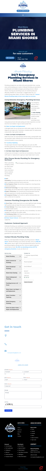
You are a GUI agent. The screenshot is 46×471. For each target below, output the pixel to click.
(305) (20, 365)
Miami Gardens (34, 437)
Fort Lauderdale (9, 448)
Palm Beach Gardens (23, 452)
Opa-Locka (33, 439)
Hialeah (33, 431)
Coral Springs (9, 446)
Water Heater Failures (12, 218)
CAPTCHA (26, 275)
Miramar (7, 452)
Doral (32, 429)
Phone (26, 377)
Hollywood (8, 450)
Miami (32, 435)
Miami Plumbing (10, 256)
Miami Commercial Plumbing (11, 261)
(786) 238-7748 (23, 59)
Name (26, 257)
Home (19, 427)
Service (26, 271)
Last (24, 373)
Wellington (21, 454)
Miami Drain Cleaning (11, 272)
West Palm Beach (22, 456)
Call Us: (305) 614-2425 (23, 10)
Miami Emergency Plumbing (10, 302)
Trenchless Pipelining (11, 142)
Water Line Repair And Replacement (15, 126)
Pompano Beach (9, 456)
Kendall (33, 433)
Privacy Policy (23, 467)
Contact (19, 436)
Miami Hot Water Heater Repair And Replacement (12, 308)
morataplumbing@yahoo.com (14, 352)
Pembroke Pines (9, 454)
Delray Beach (21, 450)
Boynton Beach (22, 448)
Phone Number (28, 262)
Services (19, 432)
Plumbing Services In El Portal (12, 284)
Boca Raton (21, 446)
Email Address (28, 266)
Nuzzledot (26, 468)
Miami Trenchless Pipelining (10, 296)
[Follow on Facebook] (9, 436)
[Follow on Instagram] (11, 436)
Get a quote (10, 58)
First (5, 373)
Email (7, 377)
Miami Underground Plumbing (11, 278)
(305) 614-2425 (33, 455)
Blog (19, 434)
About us (20, 429)
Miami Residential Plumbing (10, 267)
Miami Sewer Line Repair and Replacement (12, 290)
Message (6, 390)
